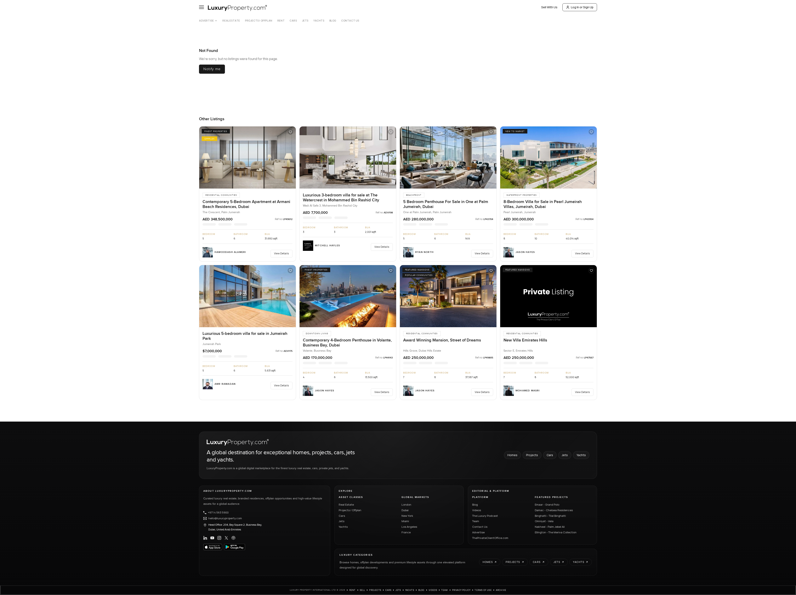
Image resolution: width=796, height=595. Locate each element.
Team (475, 521)
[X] (226, 538)
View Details (281, 253)
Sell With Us (549, 7)
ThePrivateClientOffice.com (490, 538)
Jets (305, 20)
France (406, 532)
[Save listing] (290, 132)
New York (407, 515)
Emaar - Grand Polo (547, 504)
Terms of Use (483, 590)
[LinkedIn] (205, 538)
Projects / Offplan (350, 510)
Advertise (206, 20)
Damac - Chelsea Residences (554, 510)
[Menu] (201, 7)
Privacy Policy (461, 590)
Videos (476, 510)
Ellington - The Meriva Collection (555, 532)
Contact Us (350, 20)
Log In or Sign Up (582, 7)
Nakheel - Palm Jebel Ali (550, 527)
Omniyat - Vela (544, 521)
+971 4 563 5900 (218, 512)
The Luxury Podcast (485, 515)
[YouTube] (212, 538)
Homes (512, 455)
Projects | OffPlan (258, 20)
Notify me (212, 69)
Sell (362, 590)
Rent (281, 20)
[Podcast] (233, 538)
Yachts (318, 20)
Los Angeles (409, 527)
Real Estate (231, 20)
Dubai (405, 510)
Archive (501, 590)
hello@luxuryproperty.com (225, 518)
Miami (405, 521)
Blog (332, 20)
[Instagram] (219, 538)
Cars (293, 20)
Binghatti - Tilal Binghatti (550, 515)
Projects (532, 455)
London (406, 504)
